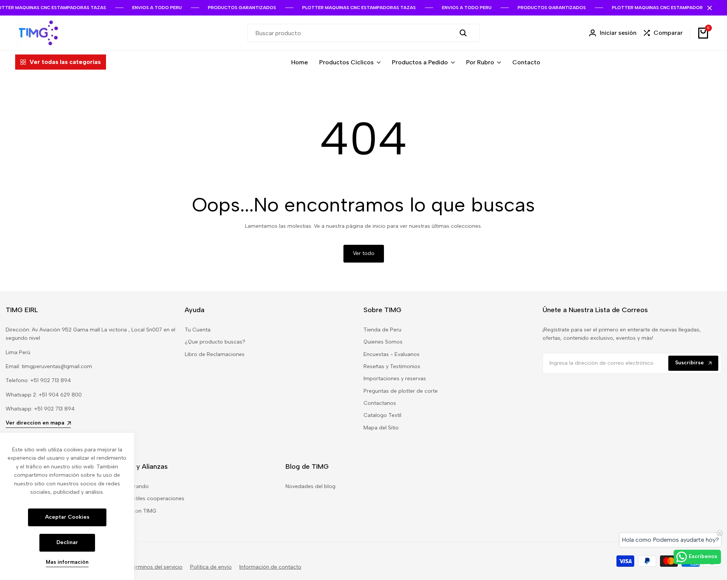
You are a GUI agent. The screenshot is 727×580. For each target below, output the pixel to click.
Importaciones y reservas (395, 378)
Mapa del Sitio (381, 428)
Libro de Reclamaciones (215, 354)
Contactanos (380, 403)
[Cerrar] (708, 8)
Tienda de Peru (382, 330)
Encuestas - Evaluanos (392, 354)
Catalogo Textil (382, 415)
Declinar (67, 542)
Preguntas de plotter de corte (401, 391)
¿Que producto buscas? (215, 342)
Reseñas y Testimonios (392, 366)
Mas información (67, 562)
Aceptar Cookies (67, 517)
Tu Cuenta (198, 330)
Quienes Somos (383, 342)
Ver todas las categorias (65, 61)
